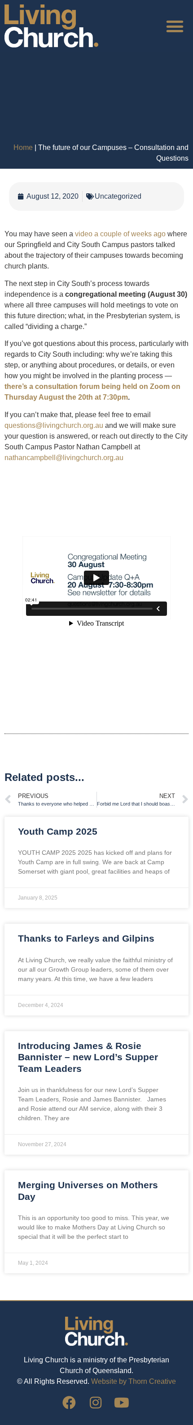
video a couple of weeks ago (121, 234)
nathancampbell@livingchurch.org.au (63, 457)
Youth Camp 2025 (57, 831)
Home (23, 147)
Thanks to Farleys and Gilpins (86, 938)
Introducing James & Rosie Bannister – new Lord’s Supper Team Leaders (88, 1057)
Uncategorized (118, 196)
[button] (175, 26)
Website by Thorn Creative (133, 1381)
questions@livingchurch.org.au (53, 425)
